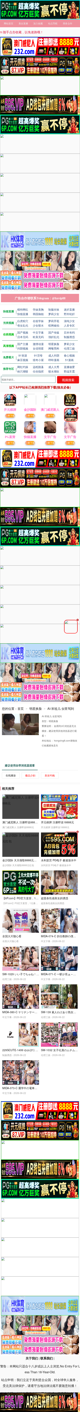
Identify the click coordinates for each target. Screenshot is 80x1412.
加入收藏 (38, 23)
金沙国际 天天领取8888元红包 (20, 860)
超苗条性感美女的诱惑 (54, 898)
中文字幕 (38, 332)
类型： (45, 721)
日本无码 (22, 337)
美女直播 (23, 23)
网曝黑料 (53, 348)
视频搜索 (68, 380)
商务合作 (67, 23)
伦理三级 (69, 348)
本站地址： (48, 740)
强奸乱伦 (53, 337)
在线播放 (11, 775)
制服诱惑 (69, 337)
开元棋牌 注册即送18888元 (57, 822)
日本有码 (69, 332)
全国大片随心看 (11, 936)
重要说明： (48, 726)
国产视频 (22, 332)
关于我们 (32, 1358)
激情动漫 (38, 344)
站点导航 (52, 23)
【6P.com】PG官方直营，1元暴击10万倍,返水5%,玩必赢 (36, 898)
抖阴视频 (22, 348)
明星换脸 (53, 344)
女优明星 (38, 348)
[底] (40, 1402)
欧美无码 (38, 337)
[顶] (40, 9)
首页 (20, 708)
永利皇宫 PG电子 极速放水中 (58, 860)
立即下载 (10, 415)
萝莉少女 (69, 344)
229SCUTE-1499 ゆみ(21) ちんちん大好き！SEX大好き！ (37, 1050)
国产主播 (22, 344)
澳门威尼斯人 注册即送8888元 (20, 822)
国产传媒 (53, 332)
